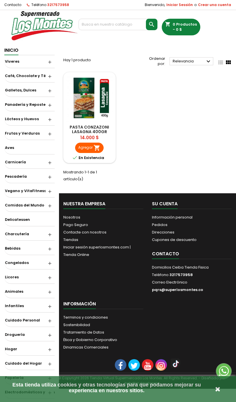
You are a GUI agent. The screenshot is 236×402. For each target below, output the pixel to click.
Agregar (89, 147)
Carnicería (15, 162)
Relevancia (192, 61)
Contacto (12, 4)
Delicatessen (17, 219)
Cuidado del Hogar (23, 363)
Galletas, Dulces (20, 90)
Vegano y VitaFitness (25, 190)
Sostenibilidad (76, 325)
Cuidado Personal (22, 320)
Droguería (15, 334)
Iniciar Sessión (179, 4)
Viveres (12, 61)
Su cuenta (165, 203)
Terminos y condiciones (85, 317)
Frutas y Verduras (22, 133)
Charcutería (17, 233)
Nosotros (71, 217)
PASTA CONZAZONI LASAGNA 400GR (89, 129)
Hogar (11, 349)
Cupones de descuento (174, 239)
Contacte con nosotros (84, 232)
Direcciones (163, 232)
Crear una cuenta (214, 4)
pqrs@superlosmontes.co (177, 289)
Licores (12, 277)
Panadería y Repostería (28, 104)
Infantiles (14, 305)
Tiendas (70, 239)
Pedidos (160, 224)
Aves (9, 147)
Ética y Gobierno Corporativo (90, 339)
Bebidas (12, 248)
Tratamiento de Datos (83, 332)
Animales (14, 291)
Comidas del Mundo (24, 205)
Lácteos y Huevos (22, 118)
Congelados (17, 262)
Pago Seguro (75, 224)
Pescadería (16, 176)
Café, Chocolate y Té (25, 75)
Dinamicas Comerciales (86, 347)
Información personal (172, 217)
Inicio (11, 50)
